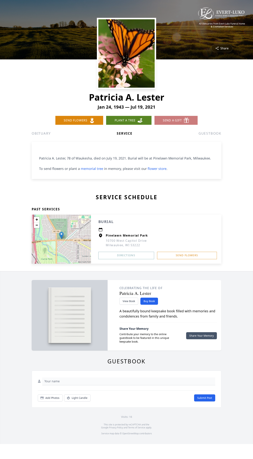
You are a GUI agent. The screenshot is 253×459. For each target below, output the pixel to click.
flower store (157, 168)
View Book (129, 301)
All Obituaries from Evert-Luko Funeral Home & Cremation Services (222, 25)
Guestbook (210, 133)
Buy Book (149, 301)
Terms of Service (136, 427)
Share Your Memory (201, 335)
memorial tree (92, 168)
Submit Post (204, 398)
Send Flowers (187, 255)
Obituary (41, 133)
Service (124, 133)
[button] (61, 235)
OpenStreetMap (130, 433)
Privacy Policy (116, 427)
